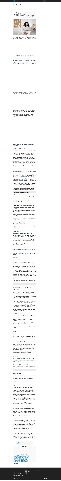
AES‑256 (15, 62)
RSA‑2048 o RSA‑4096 (22, 179)
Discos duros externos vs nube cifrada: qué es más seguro (21, 457)
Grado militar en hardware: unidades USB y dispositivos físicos (21, 454)
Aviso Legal (44, 478)
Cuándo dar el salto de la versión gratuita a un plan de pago (21, 461)
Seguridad (17, 463)
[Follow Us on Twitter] (38, 470)
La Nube (15, 463)
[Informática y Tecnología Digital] (14, 1)
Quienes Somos (41, 478)
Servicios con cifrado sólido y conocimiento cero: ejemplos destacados (22, 451)
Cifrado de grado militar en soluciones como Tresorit (20, 452)
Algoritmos (26, 473)
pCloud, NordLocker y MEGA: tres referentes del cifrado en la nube (22, 453)
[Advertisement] (24, 44)
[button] (47, 1)
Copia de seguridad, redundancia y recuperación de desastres (21, 456)
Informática (26, 474)
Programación (26, 472)
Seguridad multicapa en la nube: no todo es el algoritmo (20, 458)
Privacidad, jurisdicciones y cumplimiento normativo (20, 459)
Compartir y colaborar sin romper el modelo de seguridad (21, 460)
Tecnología (26, 470)
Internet (26, 475)
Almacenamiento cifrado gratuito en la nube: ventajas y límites (21, 455)
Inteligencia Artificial (27, 471)
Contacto (47, 478)
